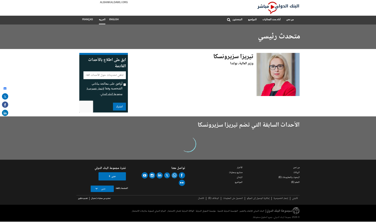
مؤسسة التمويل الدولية (206, 211)
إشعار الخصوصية (281, 198)
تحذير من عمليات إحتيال (100, 198)
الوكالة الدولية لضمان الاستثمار (180, 211)
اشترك (119, 106)
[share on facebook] (5, 104)
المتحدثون (237, 19)
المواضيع (252, 19)
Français (87, 19)
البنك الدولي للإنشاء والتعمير (252, 211)
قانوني (295, 198)
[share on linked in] (5, 113)
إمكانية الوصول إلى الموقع (258, 198)
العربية (102, 19)
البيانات (296, 172)
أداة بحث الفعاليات (271, 19)
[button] (228, 20)
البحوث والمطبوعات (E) (289, 177)
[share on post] (5, 96)
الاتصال (201, 198)
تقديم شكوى (83, 198)
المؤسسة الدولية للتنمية (227, 211)
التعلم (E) (295, 182)
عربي (113, 176)
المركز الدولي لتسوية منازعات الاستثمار (149, 211)
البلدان (239, 177)
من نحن (290, 19)
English (114, 19)
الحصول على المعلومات (233, 198)
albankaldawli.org (114, 2)
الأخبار (239, 168)
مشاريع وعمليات (235, 172)
